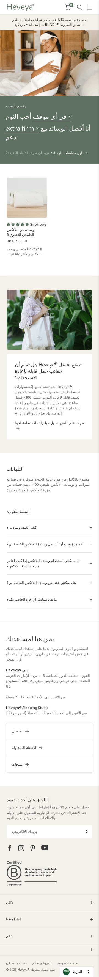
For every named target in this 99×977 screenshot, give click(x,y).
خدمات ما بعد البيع (16, 963)
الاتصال (17, 731)
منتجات (17, 764)
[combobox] (77, 971)
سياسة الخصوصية (68, 963)
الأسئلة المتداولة (24, 747)
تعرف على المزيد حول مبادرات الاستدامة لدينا (49, 423)
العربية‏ (77, 971)
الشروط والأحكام (42, 963)
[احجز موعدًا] (16, 713)
